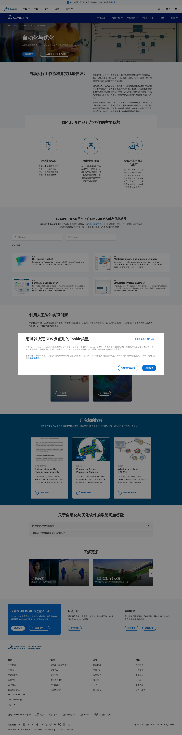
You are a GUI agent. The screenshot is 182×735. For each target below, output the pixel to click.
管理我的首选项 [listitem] (128, 368)
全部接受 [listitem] (149, 368)
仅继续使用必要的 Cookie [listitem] (145, 339)
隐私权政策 (34, 358)
